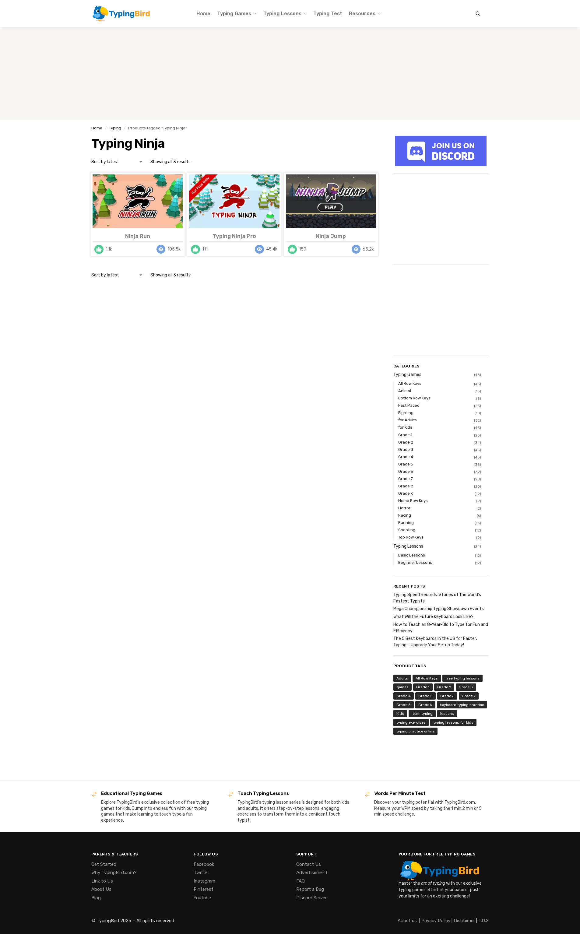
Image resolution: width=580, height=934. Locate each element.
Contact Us (308, 864)
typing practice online (415, 731)
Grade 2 (405, 442)
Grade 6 (405, 471)
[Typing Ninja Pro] (234, 201)
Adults (402, 678)
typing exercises (411, 722)
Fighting (405, 412)
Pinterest (203, 889)
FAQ (300, 881)
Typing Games (407, 374)
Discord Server (311, 898)
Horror (404, 508)
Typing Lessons (408, 546)
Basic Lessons (411, 555)
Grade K (405, 493)
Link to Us (102, 881)
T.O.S (483, 920)
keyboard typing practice (462, 705)
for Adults (407, 420)
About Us (101, 889)
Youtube (202, 898)
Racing (404, 515)
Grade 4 (405, 457)
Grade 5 (405, 464)
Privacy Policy (435, 920)
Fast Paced (409, 405)
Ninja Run (137, 236)
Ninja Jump (331, 236)
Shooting (406, 530)
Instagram (204, 881)
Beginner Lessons (415, 562)
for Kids (405, 427)
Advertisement (312, 872)
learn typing (422, 713)
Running (406, 522)
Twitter (201, 872)
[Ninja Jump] (331, 201)
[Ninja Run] (138, 201)
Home (96, 127)
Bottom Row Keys (414, 398)
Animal (404, 390)
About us (407, 920)
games (402, 687)
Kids (400, 713)
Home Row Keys (413, 500)
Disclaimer (464, 920)
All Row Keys (409, 383)
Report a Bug (310, 889)
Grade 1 (405, 435)
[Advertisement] (290, 73)
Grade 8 (405, 486)
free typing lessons (462, 678)
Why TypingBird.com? (114, 872)
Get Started (103, 864)
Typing (115, 127)
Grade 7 (405, 478)
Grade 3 (405, 449)
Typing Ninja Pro (234, 236)
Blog (96, 898)
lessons (447, 713)
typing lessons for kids (453, 722)
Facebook (204, 864)
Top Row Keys (411, 537)
